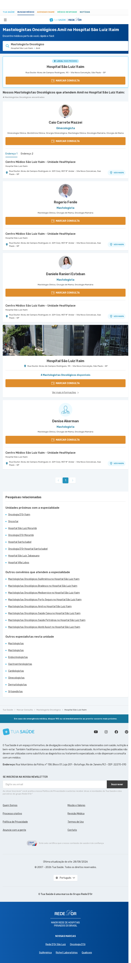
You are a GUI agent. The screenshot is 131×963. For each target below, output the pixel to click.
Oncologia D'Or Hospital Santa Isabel (28, 548)
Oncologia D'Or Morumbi (21, 535)
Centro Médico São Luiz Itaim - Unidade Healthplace (40, 162)
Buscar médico (25, 12)
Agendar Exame (46, 12)
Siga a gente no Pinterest (126, 732)
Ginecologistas (16, 677)
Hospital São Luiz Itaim (65, 67)
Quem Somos (10, 805)
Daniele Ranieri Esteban (65, 274)
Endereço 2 (27, 153)
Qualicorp (87, 952)
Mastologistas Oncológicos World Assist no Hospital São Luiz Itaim (44, 627)
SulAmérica (45, 952)
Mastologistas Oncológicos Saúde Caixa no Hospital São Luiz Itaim (44, 613)
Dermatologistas (17, 684)
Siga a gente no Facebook (116, 732)
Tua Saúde (9, 12)
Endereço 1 (11, 153)
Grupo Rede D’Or (83, 894)
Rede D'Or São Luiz (56, 944)
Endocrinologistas (18, 657)
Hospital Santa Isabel (19, 542)
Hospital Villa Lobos (18, 562)
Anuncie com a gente (14, 830)
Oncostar (13, 521)
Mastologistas (16, 643)
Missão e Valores (76, 805)
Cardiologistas (16, 670)
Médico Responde (67, 12)
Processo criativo (12, 813)
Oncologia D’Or (78, 944)
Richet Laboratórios (67, 952)
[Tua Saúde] (18, 731)
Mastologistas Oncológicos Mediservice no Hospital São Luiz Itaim (44, 592)
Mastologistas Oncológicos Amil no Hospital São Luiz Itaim (40, 606)
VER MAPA (119, 172)
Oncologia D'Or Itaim (19, 514)
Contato (72, 830)
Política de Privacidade (15, 821)
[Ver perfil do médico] (65, 111)
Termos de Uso (76, 821)
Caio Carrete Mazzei (65, 122)
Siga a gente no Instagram (106, 732)
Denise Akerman (65, 421)
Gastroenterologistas (20, 664)
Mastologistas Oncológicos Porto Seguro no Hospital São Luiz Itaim (45, 599)
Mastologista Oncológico (49, 710)
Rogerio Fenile (65, 202)
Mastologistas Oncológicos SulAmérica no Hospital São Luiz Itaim (43, 579)
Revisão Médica (76, 813)
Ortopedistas (15, 691)
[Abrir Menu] (5, 19)
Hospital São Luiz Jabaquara (23, 555)
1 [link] (65, 480)
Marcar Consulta (25, 710)
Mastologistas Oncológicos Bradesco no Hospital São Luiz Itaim (42, 585)
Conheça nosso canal (96, 732)
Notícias (85, 12)
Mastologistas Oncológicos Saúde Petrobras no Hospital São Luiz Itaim (46, 620)
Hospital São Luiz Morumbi (22, 528)
